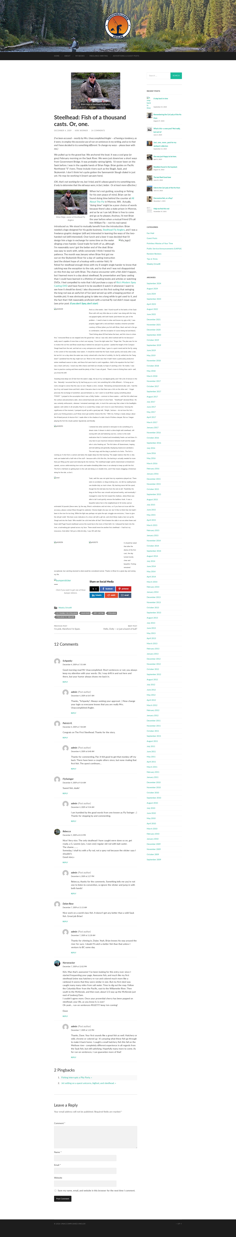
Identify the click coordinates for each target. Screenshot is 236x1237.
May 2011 (151, 757)
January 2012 (152, 716)
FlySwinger (68, 779)
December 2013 (154, 597)
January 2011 (152, 777)
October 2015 (153, 489)
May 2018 (151, 371)
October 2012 (153, 669)
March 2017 (152, 422)
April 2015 (151, 520)
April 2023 (151, 304)
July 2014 (151, 561)
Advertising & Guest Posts (126, 56)
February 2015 (153, 530)
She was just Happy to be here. (165, 157)
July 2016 (151, 448)
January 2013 (152, 654)
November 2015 (154, 484)
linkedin (99, 595)
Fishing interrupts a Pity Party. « (76, 1078)
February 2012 (153, 710)
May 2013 (151, 633)
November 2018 (154, 361)
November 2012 (154, 664)
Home (56, 56)
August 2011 (152, 741)
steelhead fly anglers (65, 617)
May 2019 (151, 355)
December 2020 (154, 330)
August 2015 (152, 500)
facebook (109, 589)
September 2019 (154, 345)
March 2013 (152, 644)
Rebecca (67, 831)
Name (58, 1152)
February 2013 (153, 649)
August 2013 (152, 618)
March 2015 (152, 525)
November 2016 (154, 433)
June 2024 (151, 294)
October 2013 (153, 608)
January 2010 (152, 839)
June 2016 (151, 453)
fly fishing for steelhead (66, 613)
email (127, 595)
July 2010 (151, 808)
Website (58, 1178)
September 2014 (154, 551)
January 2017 (152, 428)
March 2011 (152, 767)
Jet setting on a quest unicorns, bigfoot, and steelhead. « (88, 1083)
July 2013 (151, 623)
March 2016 (152, 464)
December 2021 (154, 320)
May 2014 (151, 572)
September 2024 (154, 283)
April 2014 (151, 577)
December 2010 (154, 782)
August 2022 (152, 309)
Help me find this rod (161, 209)
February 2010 (153, 834)
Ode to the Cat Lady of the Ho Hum (167, 188)
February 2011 (153, 772)
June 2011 (151, 752)
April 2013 (151, 638)
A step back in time (161, 99)
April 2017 (151, 417)
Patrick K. (67, 723)
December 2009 (154, 844)
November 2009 (154, 849)
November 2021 (154, 325)
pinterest (125, 589)
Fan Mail (150, 233)
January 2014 (152, 592)
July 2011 (151, 746)
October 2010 (153, 793)
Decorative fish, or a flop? (163, 198)
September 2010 (154, 798)
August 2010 (152, 803)
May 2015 (151, 515)
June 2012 (151, 690)
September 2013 (154, 613)
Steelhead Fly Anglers (114, 230)
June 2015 (151, 510)
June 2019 (151, 350)
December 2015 (154, 479)
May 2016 (151, 458)
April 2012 (151, 700)
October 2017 (153, 386)
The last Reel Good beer (162, 177)
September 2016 (154, 443)
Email (57, 1165)
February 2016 (153, 469)
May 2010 (151, 818)
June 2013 (151, 628)
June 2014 (151, 566)
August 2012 (152, 680)
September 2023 (154, 299)
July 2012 (151, 685)
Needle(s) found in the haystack (165, 167)
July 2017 (151, 402)
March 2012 (152, 705)
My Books (80, 56)
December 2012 (154, 659)
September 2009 (154, 860)
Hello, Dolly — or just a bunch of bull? (120, 627)
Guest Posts (152, 238)
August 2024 (152, 289)
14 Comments (98, 131)
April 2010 (151, 824)
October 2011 (153, 731)
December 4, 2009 (63, 131)
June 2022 (151, 314)
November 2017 (154, 381)
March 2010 (152, 829)
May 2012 (151, 695)
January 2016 (152, 474)
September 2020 (154, 335)
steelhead (112, 613)
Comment (59, 1123)
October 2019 (153, 340)
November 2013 (154, 602)
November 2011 (154, 726)
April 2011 (151, 762)
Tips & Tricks (152, 259)
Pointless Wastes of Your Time (160, 243)
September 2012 (154, 674)
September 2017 (154, 392)
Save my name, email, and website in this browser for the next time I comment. (96, 1191)
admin (74, 692)
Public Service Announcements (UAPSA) (164, 249)
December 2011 (154, 721)
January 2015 (152, 535)
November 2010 (154, 787)
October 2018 (153, 366)
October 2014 (153, 546)
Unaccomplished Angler (73, 1224)
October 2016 (153, 438)
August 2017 (152, 397)
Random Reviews (154, 254)
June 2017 (151, 407)
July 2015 (151, 505)
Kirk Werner (81, 131)
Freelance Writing (98, 56)
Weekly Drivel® (65, 608)
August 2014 (152, 556)
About (67, 56)
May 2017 (151, 412)
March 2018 (152, 376)
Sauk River (85, 613)
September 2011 (154, 736)
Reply (65, 682)
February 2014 (153, 587)
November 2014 (154, 541)
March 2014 (152, 582)
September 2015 (154, 494)
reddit (113, 595)
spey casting (99, 613)
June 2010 (151, 813)
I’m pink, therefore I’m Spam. (67, 627)
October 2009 (153, 854)
